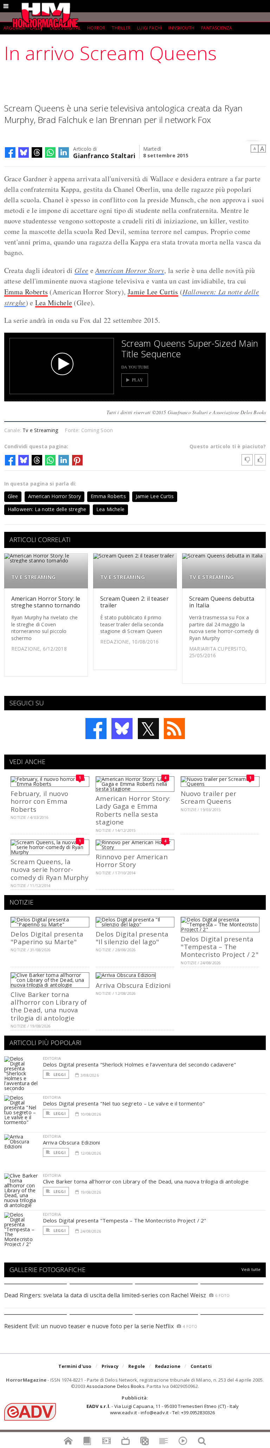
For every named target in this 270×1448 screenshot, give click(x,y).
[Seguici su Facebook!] (96, 729)
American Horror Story (129, 270)
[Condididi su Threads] (37, 152)
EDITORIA (52, 1058)
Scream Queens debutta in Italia (221, 602)
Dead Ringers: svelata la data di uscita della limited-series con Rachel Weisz (105, 1295)
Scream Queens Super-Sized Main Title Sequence (189, 348)
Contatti (201, 1366)
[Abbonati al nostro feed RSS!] (174, 729)
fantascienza (216, 28)
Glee (81, 270)
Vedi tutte (251, 1269)
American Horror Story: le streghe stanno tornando (46, 602)
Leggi (59, 1074)
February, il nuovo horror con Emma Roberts (39, 801)
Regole (136, 1366)
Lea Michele (53, 302)
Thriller (121, 28)
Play (137, 380)
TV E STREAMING (33, 577)
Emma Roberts (26, 291)
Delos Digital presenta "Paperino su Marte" (47, 938)
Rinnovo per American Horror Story (132, 860)
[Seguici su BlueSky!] (122, 729)
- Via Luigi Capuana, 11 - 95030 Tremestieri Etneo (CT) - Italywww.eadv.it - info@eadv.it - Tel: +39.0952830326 (162, 1409)
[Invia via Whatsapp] (50, 152)
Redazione (168, 1366)
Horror (96, 28)
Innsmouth (181, 28)
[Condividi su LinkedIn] (64, 152)
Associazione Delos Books (115, 1386)
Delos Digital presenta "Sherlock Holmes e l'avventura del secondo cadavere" (139, 1064)
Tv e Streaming (40, 430)
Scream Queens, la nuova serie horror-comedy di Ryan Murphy (49, 869)
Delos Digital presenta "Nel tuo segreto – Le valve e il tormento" (124, 1103)
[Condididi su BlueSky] (24, 152)
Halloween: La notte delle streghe (47, 509)
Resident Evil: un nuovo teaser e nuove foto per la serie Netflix (89, 1326)
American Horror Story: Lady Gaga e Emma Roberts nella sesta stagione (133, 810)
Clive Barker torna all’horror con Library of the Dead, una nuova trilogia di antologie (49, 1006)
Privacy (110, 1366)
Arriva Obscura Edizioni (133, 985)
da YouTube (135, 367)
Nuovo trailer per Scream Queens (208, 797)
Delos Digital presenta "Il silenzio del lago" (132, 938)
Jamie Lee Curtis (153, 291)
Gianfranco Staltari (104, 155)
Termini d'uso (75, 1366)
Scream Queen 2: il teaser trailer (134, 602)
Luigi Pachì (149, 28)
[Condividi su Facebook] (10, 152)
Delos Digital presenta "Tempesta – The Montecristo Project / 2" (219, 946)
